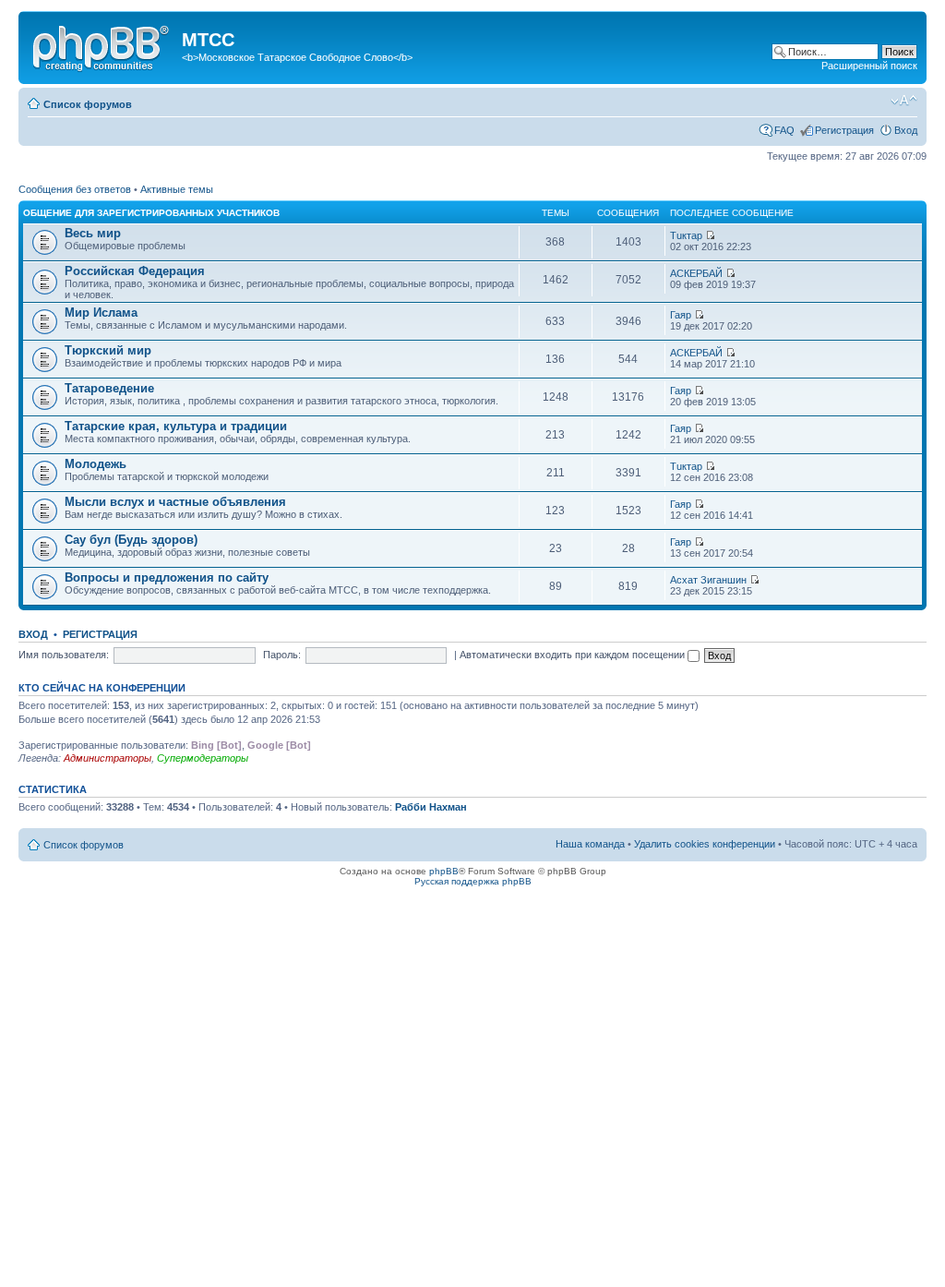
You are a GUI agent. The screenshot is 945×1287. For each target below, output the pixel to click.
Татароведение (109, 388)
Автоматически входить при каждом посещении (574, 654)
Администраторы (107, 758)
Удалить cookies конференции (704, 843)
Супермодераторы (202, 758)
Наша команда (590, 843)
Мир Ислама (101, 312)
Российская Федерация (135, 271)
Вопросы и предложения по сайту (167, 577)
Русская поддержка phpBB (473, 881)
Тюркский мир (108, 350)
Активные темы (176, 189)
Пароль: (282, 654)
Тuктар (686, 235)
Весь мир (93, 233)
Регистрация (844, 130)
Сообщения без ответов (74, 189)
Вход (905, 130)
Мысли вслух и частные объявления (175, 502)
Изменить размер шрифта (904, 100)
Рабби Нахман (431, 806)
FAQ (784, 130)
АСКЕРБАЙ (696, 273)
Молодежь (95, 464)
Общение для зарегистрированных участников (151, 213)
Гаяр (680, 314)
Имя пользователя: (63, 654)
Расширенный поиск (869, 65)
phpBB (444, 871)
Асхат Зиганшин (708, 579)
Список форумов (87, 104)
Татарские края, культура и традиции (176, 426)
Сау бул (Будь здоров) (131, 540)
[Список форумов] (102, 45)
